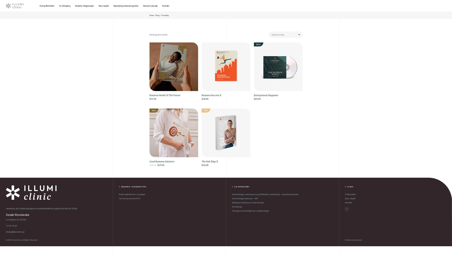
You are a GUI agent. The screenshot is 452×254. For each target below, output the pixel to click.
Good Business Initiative (161, 161)
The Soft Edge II (210, 161)
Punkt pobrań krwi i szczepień (132, 194)
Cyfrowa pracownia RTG (129, 198)
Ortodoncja (237, 206)
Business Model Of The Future (164, 95)
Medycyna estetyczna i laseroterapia (248, 202)
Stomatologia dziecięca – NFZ (245, 198)
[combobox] (285, 34)
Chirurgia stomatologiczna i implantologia (250, 210)
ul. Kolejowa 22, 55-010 (16, 219)
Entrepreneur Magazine (266, 95)
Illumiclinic (16, 240)
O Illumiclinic (350, 194)
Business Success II (211, 95)
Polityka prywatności (353, 240)
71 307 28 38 (11, 225)
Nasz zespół (350, 198)
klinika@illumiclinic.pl (15, 231)
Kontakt (348, 202)
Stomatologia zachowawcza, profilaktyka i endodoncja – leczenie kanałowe (265, 194)
